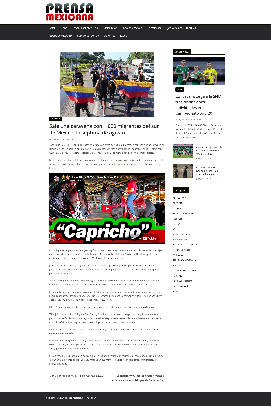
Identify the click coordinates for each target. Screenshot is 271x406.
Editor (72, 139)
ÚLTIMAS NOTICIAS (183, 280)
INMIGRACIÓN (110, 28)
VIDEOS (176, 291)
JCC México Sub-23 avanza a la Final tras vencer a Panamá (207, 171)
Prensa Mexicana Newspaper (80, 397)
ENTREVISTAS (156, 28)
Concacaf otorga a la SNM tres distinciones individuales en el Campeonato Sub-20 (198, 105)
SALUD (123, 35)
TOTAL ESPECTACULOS (86, 28)
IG (174, 229)
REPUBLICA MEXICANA (60, 35)
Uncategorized (180, 286)
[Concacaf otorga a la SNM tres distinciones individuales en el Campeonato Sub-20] (199, 71)
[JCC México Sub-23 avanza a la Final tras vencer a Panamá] (183, 173)
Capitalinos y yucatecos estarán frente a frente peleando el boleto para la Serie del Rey (136, 378)
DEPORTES (109, 35)
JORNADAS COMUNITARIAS (182, 28)
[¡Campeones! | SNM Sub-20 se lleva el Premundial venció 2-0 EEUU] (183, 153)
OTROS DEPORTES (182, 249)
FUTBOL (64, 28)
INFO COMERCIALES (133, 28)
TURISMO (178, 275)
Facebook (177, 218)
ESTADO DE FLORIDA (88, 35)
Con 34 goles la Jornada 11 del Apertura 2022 (76, 375)
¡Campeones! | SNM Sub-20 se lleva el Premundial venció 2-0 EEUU (209, 150)
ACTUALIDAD (179, 197)
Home (52, 28)
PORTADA (178, 254)
